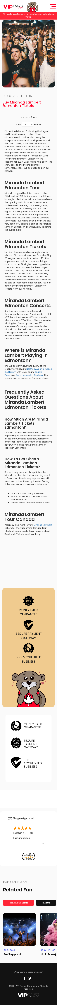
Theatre (46, 902)
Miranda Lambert (43, 524)
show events (28, 124)
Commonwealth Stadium (29, 375)
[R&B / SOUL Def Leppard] (19, 929)
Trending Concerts (18, 902)
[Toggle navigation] (53, 6)
